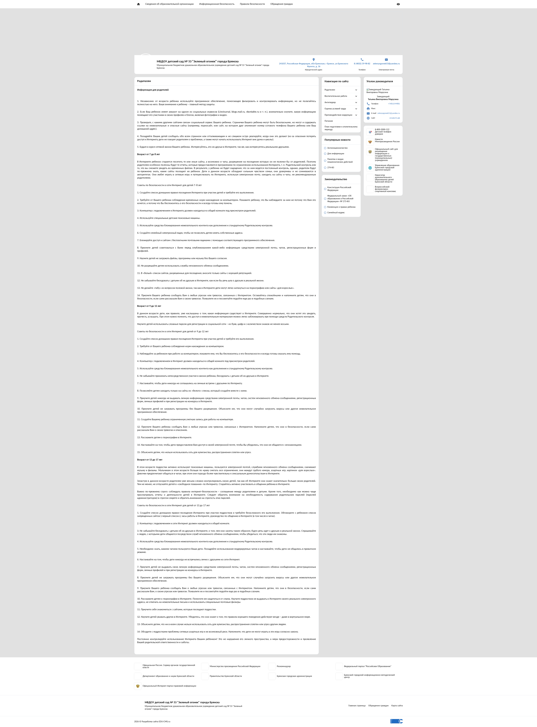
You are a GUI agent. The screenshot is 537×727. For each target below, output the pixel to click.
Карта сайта (397, 706)
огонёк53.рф (394, 118)
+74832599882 (394, 104)
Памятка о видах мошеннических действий (340, 160)
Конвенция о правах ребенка (341, 207)
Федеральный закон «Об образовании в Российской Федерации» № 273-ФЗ (340, 199)
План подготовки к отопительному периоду (341, 128)
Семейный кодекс (336, 213)
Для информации (335, 154)
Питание (329, 121)
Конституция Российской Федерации (339, 188)
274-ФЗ (330, 168)
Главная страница (357, 706)
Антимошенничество (337, 148)
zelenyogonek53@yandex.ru (388, 113)
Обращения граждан (281, 4)
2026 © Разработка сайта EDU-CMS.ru (152, 722)
